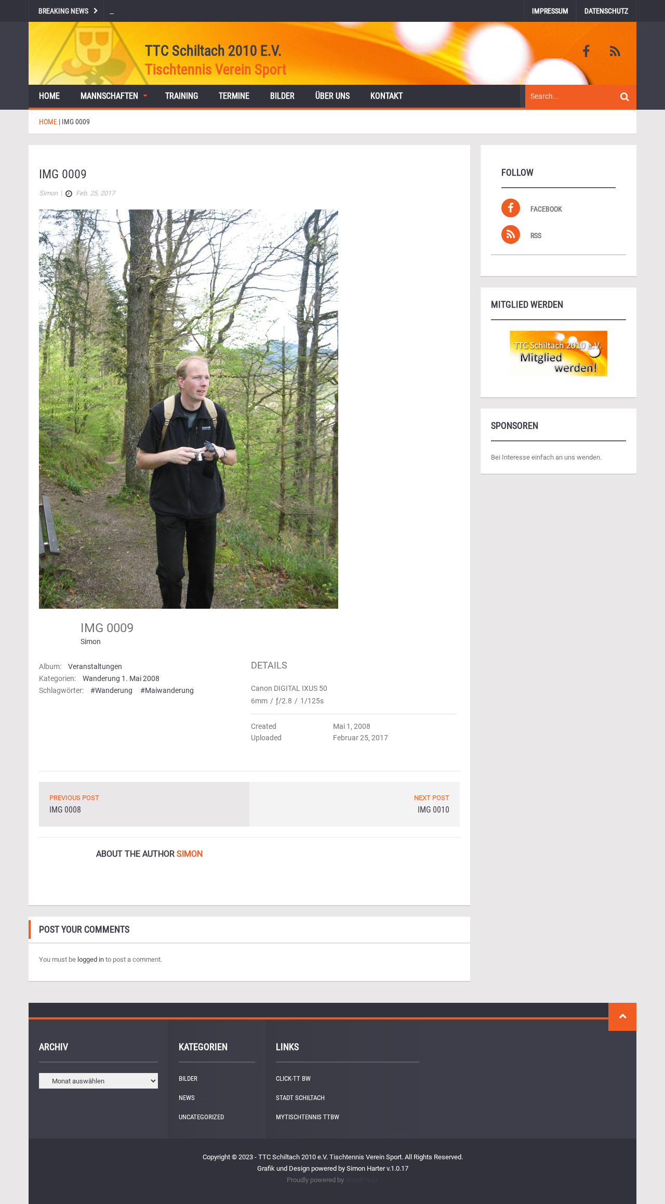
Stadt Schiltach (300, 1098)
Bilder (282, 96)
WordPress (361, 1180)
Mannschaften (109, 96)
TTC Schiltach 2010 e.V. (213, 50)
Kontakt (386, 96)
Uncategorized (201, 1117)
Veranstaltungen (95, 666)
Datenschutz (606, 11)
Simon (91, 641)
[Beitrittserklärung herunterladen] (558, 353)
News (187, 1098)
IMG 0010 (433, 810)
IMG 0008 (65, 810)
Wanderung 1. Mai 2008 (121, 678)
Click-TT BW (293, 1078)
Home (49, 96)
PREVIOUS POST (74, 798)
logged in (90, 959)
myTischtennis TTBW (307, 1117)
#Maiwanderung (167, 690)
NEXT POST (431, 798)
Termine (234, 96)
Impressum (550, 11)
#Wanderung (111, 690)
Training (181, 96)
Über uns (332, 96)
